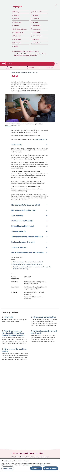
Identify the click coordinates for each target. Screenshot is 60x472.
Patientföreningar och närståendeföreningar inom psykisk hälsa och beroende (13, 333)
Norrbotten (17, 43)
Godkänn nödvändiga (50, 468)
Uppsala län (36, 18)
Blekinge (16, 12)
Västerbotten (36, 25)
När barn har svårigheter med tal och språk (44, 332)
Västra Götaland (37, 36)
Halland (16, 25)
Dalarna (16, 15)
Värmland (35, 22)
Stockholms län (37, 12)
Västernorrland (37, 29)
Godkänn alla (36, 468)
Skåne (16, 46)
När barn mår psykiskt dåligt (44, 317)
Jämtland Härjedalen (20, 29)
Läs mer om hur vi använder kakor (36, 465)
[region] (30, 465)
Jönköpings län (18, 32)
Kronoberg (17, 39)
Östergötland (36, 43)
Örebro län (36, 39)
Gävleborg (17, 22)
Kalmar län (17, 36)
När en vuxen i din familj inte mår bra (14, 350)
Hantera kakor (7, 468)
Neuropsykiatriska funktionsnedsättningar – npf (24, 72)
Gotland (16, 18)
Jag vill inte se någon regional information (26, 51)
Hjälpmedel (8, 317)
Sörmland (35, 15)
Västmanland (36, 32)
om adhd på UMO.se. (41, 139)
